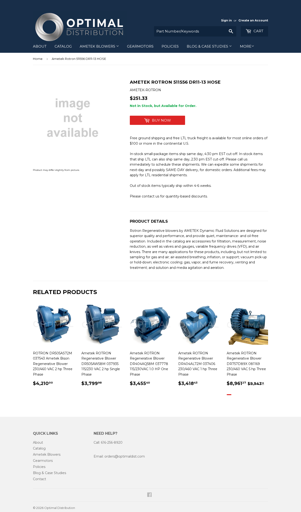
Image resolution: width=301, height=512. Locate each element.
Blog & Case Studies (208, 46)
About (40, 46)
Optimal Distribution (59, 508)
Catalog (63, 46)
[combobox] (195, 31)
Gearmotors (140, 46)
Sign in (226, 20)
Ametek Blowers (98, 46)
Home (38, 59)
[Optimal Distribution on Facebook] (149, 495)
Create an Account (253, 20)
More (245, 46)
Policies (170, 46)
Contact (39, 479)
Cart (258, 31)
